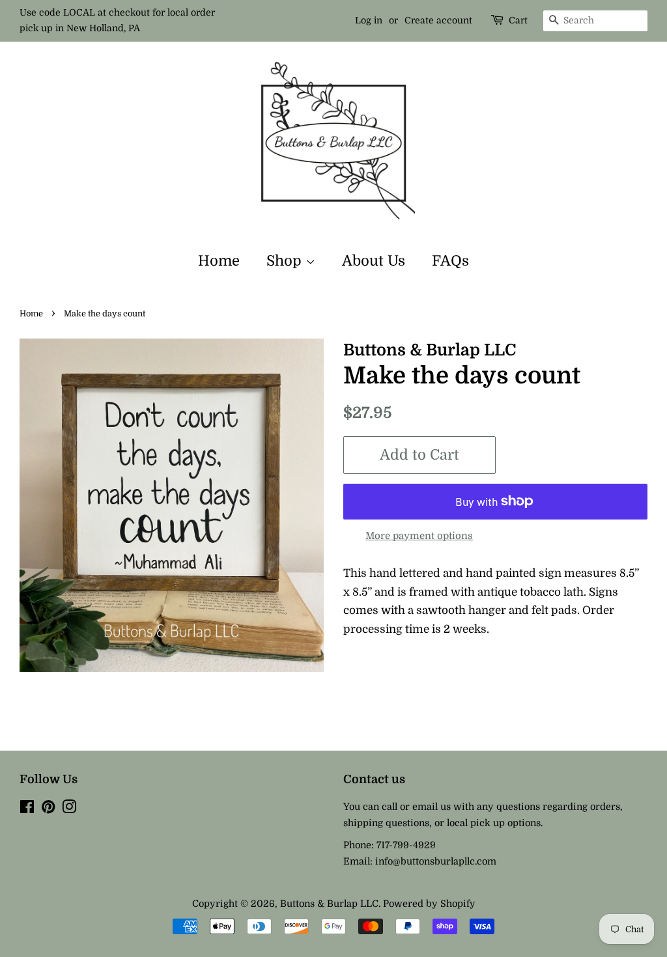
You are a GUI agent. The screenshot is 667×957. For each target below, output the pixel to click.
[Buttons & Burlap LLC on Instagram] (69, 809)
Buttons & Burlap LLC (329, 903)
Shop (285, 261)
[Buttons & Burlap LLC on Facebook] (27, 809)
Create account (438, 20)
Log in (368, 20)
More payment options (419, 536)
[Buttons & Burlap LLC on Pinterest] (48, 809)
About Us (373, 261)
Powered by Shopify (429, 903)
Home (219, 261)
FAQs (450, 261)
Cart (518, 20)
